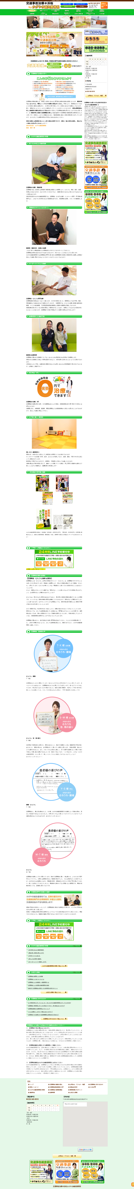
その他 (92, 1087)
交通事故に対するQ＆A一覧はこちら (53, 1018)
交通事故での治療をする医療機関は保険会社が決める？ (43, 1014)
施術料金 (32, 1092)
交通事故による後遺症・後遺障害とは (38, 982)
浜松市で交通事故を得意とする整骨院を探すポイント (43, 988)
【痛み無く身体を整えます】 (36, 953)
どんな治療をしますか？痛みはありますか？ (40, 1011)
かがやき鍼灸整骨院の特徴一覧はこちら (53, 966)
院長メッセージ (34, 1087)
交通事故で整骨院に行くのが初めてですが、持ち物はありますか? (46, 1005)
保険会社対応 (73, 1087)
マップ (84, 1150)
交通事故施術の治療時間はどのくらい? (39, 1008)
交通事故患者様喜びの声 (57, 1087)
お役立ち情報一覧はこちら (53, 992)
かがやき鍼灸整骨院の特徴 (37, 1089)
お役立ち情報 (73, 1092)
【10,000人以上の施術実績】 (36, 950)
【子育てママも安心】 (34, 956)
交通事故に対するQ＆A (96, 1084)
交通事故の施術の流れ (56, 1084)
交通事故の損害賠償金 (56, 1089)
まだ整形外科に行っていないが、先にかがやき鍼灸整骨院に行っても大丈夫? (49, 1003)
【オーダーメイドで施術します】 (37, 962)
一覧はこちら (76, 946)
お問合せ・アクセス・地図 (95, 95)
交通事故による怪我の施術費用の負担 (38, 985)
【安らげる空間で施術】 (35, 959)
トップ (32, 10)
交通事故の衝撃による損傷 (35, 976)
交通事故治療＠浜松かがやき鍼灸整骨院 (67, 1186)
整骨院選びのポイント (76, 1089)
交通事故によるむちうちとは (36, 979)
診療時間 (52, 1092)
